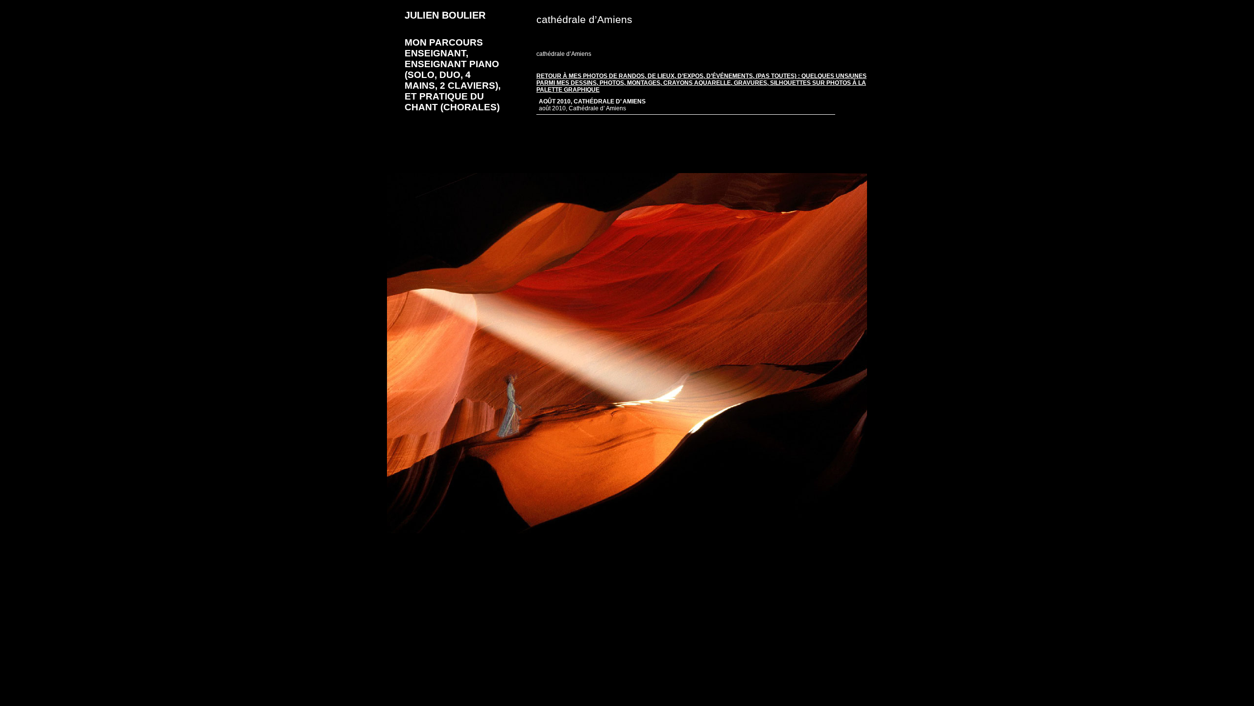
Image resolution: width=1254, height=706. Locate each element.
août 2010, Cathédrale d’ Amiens (592, 101)
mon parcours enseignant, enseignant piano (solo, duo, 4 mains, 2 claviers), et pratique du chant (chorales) (453, 74)
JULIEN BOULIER (445, 15)
